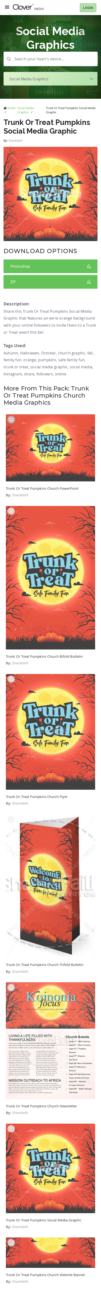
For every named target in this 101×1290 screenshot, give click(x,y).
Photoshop (20, 266)
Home (12, 108)
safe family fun (71, 359)
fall (90, 353)
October (48, 353)
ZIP (13, 281)
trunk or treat (16, 367)
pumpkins (47, 359)
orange (29, 359)
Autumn (11, 353)
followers (44, 374)
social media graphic (49, 367)
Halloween (29, 353)
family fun (12, 359)
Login (88, 7)
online (60, 374)
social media (81, 367)
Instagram (13, 374)
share (29, 374)
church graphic (71, 353)
